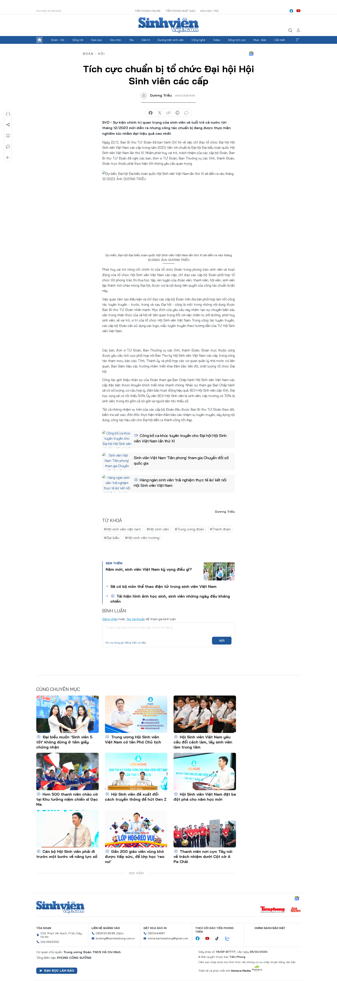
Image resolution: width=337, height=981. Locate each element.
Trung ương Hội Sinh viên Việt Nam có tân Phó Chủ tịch (133, 739)
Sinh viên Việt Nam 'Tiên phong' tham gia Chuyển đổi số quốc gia (181, 460)
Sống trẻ (77, 40)
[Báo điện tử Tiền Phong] (272, 909)
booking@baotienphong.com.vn (115, 938)
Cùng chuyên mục (58, 689)
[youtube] (298, 11)
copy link (168, 113)
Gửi (221, 640)
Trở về (8, 157)
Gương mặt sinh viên (171, 40)
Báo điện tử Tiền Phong (168, 25)
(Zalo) (119, 933)
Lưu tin (8, 136)
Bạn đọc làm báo (59, 970)
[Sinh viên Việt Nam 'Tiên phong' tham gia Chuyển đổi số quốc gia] (116, 461)
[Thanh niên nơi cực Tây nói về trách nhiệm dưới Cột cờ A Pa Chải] (205, 828)
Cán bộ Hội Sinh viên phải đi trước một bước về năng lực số (66, 854)
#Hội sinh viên (158, 529)
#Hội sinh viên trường (142, 537)
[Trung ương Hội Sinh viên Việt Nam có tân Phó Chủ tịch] (136, 714)
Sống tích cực (237, 40)
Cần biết (279, 40)
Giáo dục (96, 40)
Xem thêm (297, 40)
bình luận (186, 113)
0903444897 (156, 933)
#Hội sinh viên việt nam (122, 529)
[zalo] (229, 938)
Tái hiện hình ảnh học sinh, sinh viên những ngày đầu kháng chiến (170, 599)
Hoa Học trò (209, 11)
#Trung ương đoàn (189, 529)
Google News (251, 53)
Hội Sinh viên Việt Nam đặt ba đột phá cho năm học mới (205, 797)
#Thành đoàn (220, 529)
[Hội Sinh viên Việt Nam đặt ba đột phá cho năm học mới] (205, 771)
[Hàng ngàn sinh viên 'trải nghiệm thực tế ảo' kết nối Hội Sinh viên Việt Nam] (116, 483)
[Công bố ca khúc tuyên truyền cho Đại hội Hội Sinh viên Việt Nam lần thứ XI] (116, 439)
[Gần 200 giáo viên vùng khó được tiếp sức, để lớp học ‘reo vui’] (136, 828)
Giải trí (146, 40)
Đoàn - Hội (57, 40)
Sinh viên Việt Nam (60, 907)
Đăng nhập (110, 619)
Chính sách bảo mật (270, 928)
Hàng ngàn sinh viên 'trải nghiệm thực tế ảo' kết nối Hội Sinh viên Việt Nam (180, 482)
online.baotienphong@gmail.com (168, 938)
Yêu (131, 40)
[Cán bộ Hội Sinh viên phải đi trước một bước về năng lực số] (67, 828)
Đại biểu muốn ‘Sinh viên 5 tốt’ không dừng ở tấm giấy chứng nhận (64, 741)
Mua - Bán (260, 40)
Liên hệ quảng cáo (105, 928)
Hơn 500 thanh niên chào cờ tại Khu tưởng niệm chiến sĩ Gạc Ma (67, 799)
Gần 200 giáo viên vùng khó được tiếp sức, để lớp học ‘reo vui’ (134, 856)
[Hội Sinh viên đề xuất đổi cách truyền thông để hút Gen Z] (136, 771)
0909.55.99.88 (105, 933)
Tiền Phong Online (148, 11)
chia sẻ (150, 113)
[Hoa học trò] (296, 909)
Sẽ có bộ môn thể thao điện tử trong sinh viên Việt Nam (163, 586)
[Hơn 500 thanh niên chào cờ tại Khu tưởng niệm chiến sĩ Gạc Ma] (67, 771)
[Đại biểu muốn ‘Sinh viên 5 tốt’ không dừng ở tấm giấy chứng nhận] (67, 714)
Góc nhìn (115, 40)
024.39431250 (50, 942)
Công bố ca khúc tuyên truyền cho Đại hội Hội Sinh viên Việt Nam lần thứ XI (180, 438)
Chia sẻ (8, 125)
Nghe (8, 114)
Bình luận (8, 147)
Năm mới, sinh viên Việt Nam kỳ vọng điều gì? (149, 569)
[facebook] (291, 11)
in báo (177, 113)
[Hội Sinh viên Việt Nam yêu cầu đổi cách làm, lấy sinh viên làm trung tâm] (205, 714)
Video (216, 40)
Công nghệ (198, 40)
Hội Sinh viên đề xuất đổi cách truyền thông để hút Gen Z (136, 797)
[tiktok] (219, 938)
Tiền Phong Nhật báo (180, 11)
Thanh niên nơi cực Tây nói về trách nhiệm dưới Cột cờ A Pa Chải (203, 856)
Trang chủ (39, 40)
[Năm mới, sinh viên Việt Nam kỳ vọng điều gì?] (219, 571)
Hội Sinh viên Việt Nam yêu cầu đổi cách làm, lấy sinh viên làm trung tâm (203, 741)
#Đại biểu (111, 537)
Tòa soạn (43, 928)
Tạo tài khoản (135, 619)
